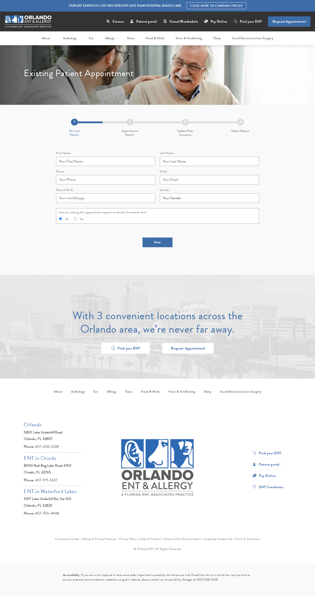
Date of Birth (64, 190)
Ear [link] (91, 38)
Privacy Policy (128, 539)
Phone (60, 171)
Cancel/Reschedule (184, 21)
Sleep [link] (217, 38)
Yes (82, 219)
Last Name (166, 153)
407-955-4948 (47, 513)
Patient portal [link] (146, 21)
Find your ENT (251, 21)
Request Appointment (289, 21)
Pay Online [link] (219, 21)
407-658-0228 (47, 446)
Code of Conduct (150, 539)
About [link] (46, 38)
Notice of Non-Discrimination (182, 539)
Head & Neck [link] (155, 38)
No (67, 219)
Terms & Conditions (247, 539)
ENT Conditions (271, 487)
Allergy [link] (110, 38)
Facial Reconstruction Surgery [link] (252, 38)
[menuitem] (46, 38)
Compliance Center (67, 539)
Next (157, 242)
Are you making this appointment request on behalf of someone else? (103, 212)
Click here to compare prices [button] (216, 5)
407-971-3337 (46, 480)
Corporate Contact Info (218, 539)
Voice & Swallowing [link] (188, 38)
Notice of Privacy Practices (99, 539)
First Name (63, 153)
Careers (118, 21)
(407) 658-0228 (207, 579)
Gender (164, 190)
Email (163, 171)
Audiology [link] (70, 38)
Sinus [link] (131, 38)
